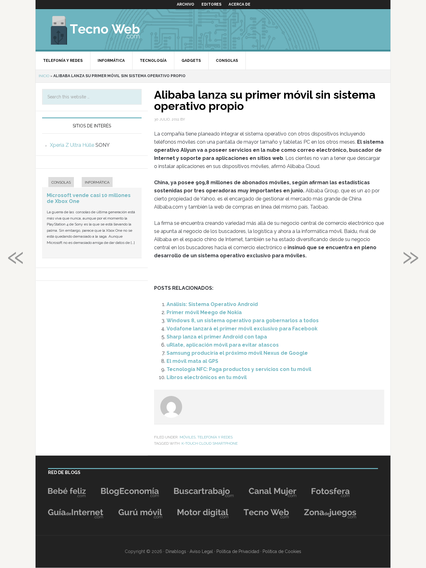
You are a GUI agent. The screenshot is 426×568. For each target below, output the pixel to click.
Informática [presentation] (97, 182)
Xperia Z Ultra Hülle (72, 145)
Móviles (188, 437)
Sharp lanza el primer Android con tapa (217, 337)
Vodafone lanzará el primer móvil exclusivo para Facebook (242, 329)
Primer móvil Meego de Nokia (204, 312)
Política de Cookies (282, 551)
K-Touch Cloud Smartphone (210, 443)
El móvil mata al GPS (192, 361)
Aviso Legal (201, 551)
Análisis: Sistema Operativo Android (212, 304)
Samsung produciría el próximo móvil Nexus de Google (237, 353)
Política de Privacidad (237, 551)
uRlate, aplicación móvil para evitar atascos (223, 345)
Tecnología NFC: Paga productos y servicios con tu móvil (239, 369)
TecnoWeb (102, 29)
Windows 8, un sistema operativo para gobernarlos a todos (243, 321)
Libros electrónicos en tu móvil (207, 377)
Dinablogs (176, 551)
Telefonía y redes (215, 437)
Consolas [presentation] (61, 182)
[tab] (58, 183)
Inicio (44, 76)
